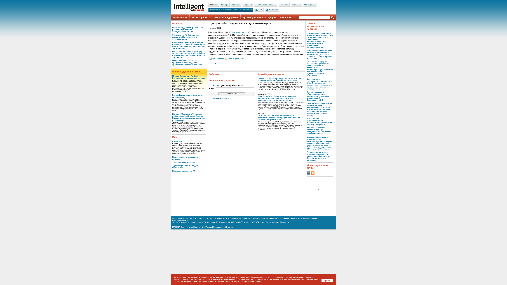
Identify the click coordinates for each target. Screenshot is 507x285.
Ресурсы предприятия (226, 17)
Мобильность (180, 17)
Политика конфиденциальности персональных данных (241, 218)
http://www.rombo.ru (240, 32)
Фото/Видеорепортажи (271, 74)
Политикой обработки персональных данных (244, 281)
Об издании (309, 5)
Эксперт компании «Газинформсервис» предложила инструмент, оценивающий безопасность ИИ (318, 96)
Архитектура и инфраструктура (259, 17)
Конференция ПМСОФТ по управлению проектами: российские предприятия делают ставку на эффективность (279, 118)
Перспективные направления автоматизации (231, 10)
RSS (260, 10)
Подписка (273, 10)
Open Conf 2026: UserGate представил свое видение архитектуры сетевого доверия (187, 63)
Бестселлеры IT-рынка (223, 227)
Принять (327, 281)
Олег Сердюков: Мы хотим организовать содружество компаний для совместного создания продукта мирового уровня (277, 98)
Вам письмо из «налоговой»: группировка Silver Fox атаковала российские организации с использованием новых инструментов (319, 84)
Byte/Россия (206, 227)
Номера (224, 5)
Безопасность (287, 17)
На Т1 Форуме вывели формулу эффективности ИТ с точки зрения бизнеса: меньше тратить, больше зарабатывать (188, 54)
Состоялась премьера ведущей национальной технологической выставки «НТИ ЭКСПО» (279, 80)
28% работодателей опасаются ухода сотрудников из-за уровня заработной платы (319, 131)
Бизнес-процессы (201, 17)
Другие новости (217, 59)
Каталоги (296, 5)
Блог (175, 137)
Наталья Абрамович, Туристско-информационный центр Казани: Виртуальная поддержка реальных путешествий (188, 117)
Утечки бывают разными (184, 162)
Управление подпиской (220, 98)
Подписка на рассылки (221, 80)
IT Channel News (185, 227)
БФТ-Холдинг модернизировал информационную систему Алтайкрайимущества (319, 121)
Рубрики (236, 5)
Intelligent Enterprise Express (229, 86)
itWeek (197, 227)
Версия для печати (236, 59)
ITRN (174, 227)
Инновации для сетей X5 (183, 171)
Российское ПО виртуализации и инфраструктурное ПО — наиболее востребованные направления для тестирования (188, 45)
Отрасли (248, 5)
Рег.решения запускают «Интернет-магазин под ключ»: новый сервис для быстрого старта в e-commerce (319, 156)
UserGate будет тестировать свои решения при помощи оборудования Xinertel (188, 30)
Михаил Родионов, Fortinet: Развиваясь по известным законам (188, 77)
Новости (214, 5)
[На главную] (189, 11)
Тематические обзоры (265, 5)
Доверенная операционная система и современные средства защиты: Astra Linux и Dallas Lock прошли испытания (320, 55)
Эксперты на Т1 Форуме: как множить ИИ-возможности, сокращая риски (185, 37)
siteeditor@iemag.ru (280, 222)
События (284, 5)
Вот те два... (178, 142)
